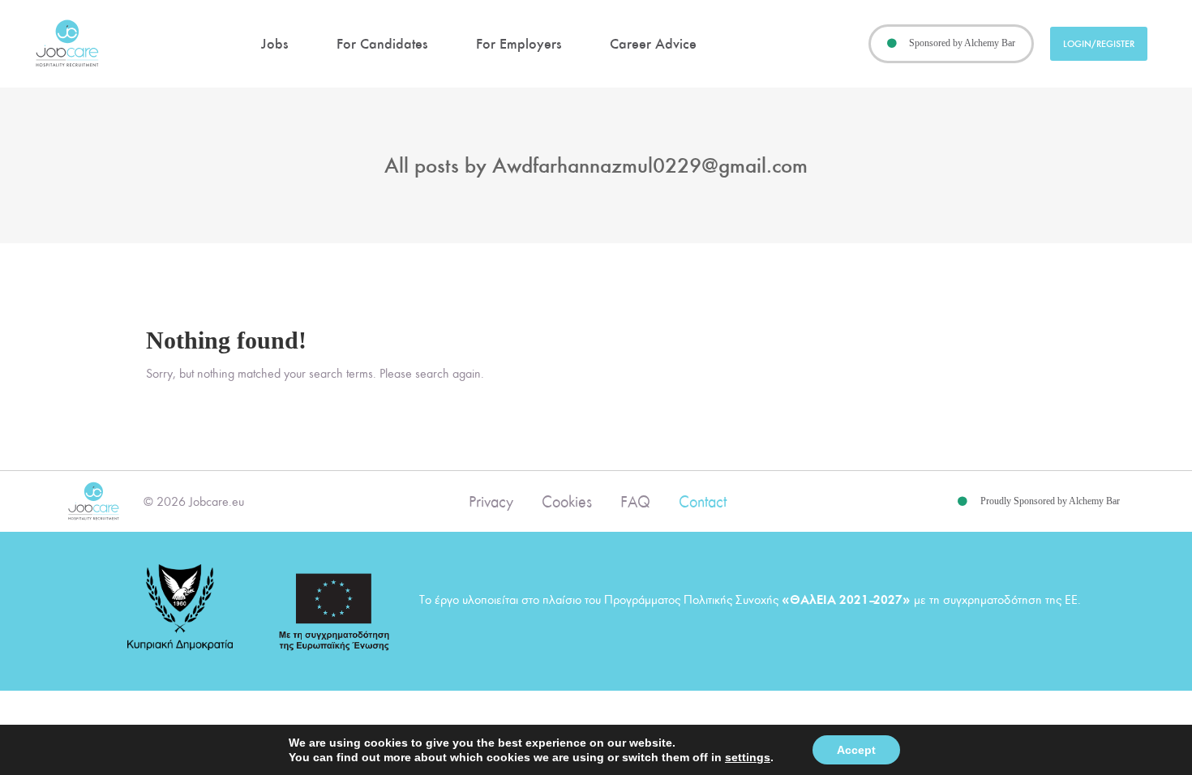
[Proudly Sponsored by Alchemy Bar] (962, 502)
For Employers (518, 44)
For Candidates (382, 44)
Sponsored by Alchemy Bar (962, 43)
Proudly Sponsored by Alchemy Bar (1050, 501)
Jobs (274, 44)
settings (747, 757)
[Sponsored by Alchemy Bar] (892, 44)
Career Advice (653, 44)
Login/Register (1098, 43)
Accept (856, 749)
